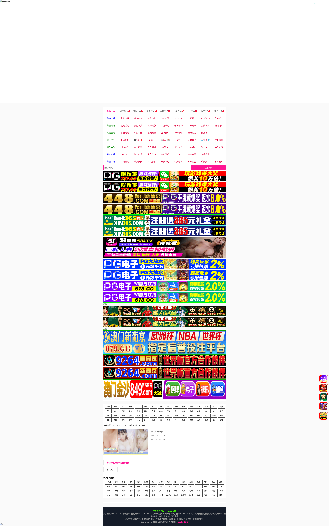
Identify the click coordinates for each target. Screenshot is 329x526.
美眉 (183, 491)
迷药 (205, 495)
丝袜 (206, 407)
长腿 (146, 486)
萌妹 (138, 482)
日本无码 (177, 111)
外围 (213, 486)
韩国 (130, 407)
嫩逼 (221, 416)
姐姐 (131, 495)
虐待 (205, 491)
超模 (123, 416)
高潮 (153, 486)
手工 (108, 411)
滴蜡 (138, 486)
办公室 (161, 495)
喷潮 (175, 491)
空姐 (183, 407)
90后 (146, 491)
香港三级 (151, 111)
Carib (168, 486)
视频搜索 (208, 167)
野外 (131, 482)
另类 (221, 411)
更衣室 (191, 495)
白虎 (108, 486)
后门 (161, 491)
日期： (153, 435)
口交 (183, 411)
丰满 (168, 482)
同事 (108, 416)
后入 (206, 416)
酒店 (161, 486)
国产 (108, 407)
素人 (115, 416)
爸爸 (153, 495)
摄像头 (146, 482)
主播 (153, 411)
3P (206, 411)
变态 (183, 486)
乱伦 (145, 420)
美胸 (176, 416)
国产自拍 (124, 111)
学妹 (168, 407)
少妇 (130, 416)
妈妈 (146, 495)
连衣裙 (168, 495)
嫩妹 (161, 416)
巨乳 (123, 411)
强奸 (221, 407)
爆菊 (213, 482)
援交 (214, 420)
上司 (116, 482)
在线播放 (110, 469)
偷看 (131, 486)
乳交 (176, 420)
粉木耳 (183, 495)
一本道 (108, 482)
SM (214, 411)
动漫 (198, 411)
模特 (191, 407)
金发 (153, 420)
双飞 (214, 407)
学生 (123, 482)
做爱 (206, 420)
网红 (145, 411)
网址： (153, 439)
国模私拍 (164, 111)
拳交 (183, 420)
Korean (161, 411)
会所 (153, 491)
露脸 (198, 482)
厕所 (213, 491)
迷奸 (115, 411)
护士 (198, 407)
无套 (198, 416)
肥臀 (168, 491)
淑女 (116, 486)
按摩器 (176, 495)
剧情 (138, 411)
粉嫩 (191, 491)
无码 (191, 411)
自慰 (198, 420)
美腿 (108, 420)
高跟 (115, 420)
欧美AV (204, 111)
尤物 (214, 416)
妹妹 (138, 495)
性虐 (191, 486)
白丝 (123, 491)
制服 (130, 411)
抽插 (205, 486)
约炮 (191, 416)
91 (138, 407)
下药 (191, 420)
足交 (176, 411)
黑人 (153, 482)
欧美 (115, 407)
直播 (145, 416)
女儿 (123, 495)
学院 (116, 491)
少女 (138, 420)
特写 (205, 482)
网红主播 (218, 111)
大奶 (138, 416)
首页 (114, 425)
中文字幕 (191, 111)
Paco (175, 486)
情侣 (176, 407)
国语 (198, 491)
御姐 (161, 420)
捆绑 (198, 495)
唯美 (183, 482)
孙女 (123, 486)
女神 (220, 486)
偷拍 (153, 407)
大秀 (161, 482)
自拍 (145, 407)
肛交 (168, 411)
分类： (153, 431)
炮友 (220, 482)
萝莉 (161, 407)
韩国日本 (137, 111)
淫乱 (138, 491)
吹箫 (213, 495)
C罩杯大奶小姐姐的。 (138, 425)
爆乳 (221, 420)
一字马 (220, 491)
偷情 (168, 420)
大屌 (116, 495)
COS (183, 416)
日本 (123, 407)
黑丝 (131, 491)
